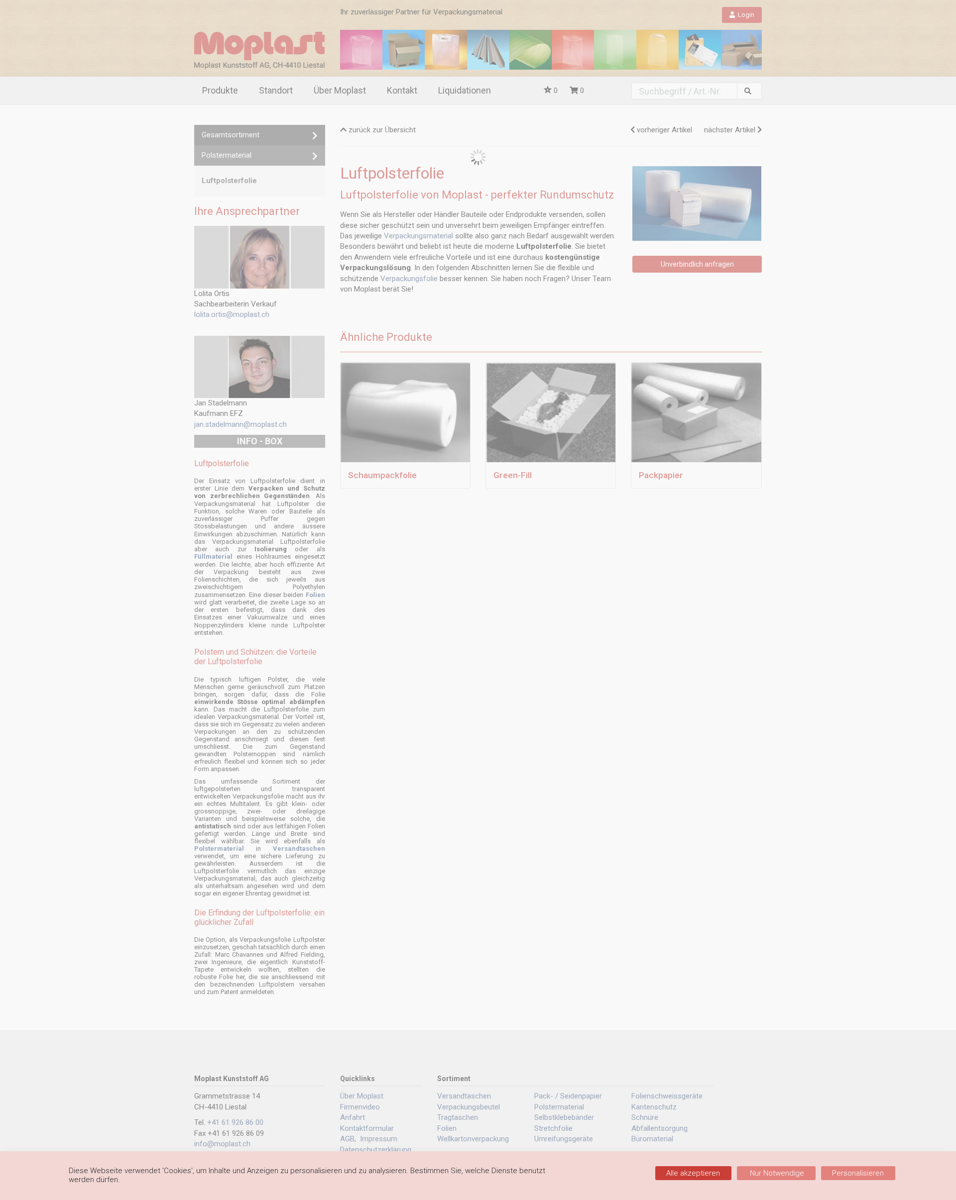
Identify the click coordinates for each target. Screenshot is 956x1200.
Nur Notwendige (776, 1173)
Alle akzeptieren (693, 1173)
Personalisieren (858, 1173)
